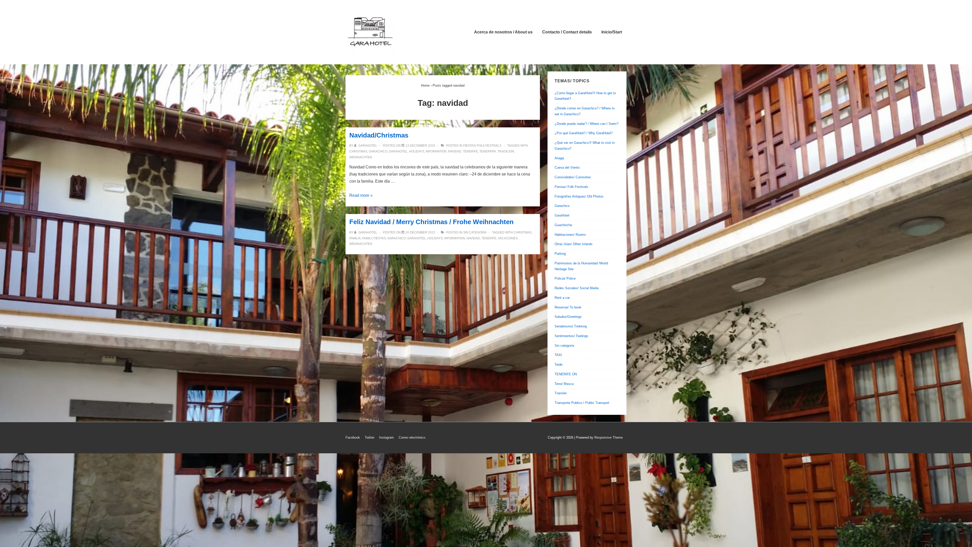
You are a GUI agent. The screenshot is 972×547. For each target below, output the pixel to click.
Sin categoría (474, 232)
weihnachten (360, 157)
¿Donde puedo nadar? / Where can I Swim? (586, 124)
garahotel (398, 151)
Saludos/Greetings (568, 317)
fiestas (380, 238)
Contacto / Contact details (567, 32)
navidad (454, 151)
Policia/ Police (565, 278)
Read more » (361, 195)
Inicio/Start (611, 32)
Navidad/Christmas (378, 135)
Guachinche (563, 225)
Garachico (562, 206)
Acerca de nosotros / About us (503, 32)
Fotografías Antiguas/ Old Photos (579, 196)
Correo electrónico (412, 437)
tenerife (470, 151)
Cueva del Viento (567, 167)
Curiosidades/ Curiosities (573, 177)
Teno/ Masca (564, 384)
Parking (560, 254)
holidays (416, 151)
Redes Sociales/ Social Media (577, 288)
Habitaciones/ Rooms (570, 235)
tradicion (505, 151)
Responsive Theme (608, 437)
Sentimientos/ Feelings (571, 336)
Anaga (559, 158)
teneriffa (487, 151)
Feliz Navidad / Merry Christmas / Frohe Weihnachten (431, 222)
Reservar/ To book (568, 307)
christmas (358, 151)
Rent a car (562, 298)
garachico (378, 151)
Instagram (386, 437)
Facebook (353, 437)
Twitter (369, 437)
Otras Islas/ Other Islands (574, 244)
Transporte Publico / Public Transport (582, 403)
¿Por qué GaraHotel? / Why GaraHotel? (584, 133)
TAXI (558, 355)
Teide (558, 364)
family (367, 238)
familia (355, 238)
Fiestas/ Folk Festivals (482, 145)
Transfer (561, 393)
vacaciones (508, 238)
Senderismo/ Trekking (571, 326)
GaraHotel (562, 215)
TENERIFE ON (566, 374)
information (436, 151)
